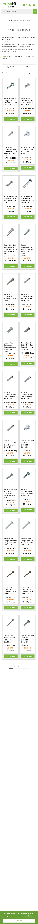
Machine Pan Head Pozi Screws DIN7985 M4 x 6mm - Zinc (27, 444)
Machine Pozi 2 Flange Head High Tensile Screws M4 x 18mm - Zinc (27, 542)
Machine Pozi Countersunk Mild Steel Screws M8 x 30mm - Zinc (27, 395)
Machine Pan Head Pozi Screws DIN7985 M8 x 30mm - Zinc (27, 639)
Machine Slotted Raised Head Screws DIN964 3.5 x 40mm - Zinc (27, 199)
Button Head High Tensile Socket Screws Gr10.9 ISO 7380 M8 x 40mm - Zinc (10, 249)
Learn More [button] (28, 916)
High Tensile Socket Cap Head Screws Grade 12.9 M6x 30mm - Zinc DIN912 (10, 151)
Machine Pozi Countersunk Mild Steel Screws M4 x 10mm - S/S (27, 102)
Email (4, 56)
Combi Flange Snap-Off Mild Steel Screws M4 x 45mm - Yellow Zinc (10, 590)
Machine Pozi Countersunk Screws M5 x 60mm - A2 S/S (10, 297)
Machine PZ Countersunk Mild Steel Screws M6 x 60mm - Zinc (27, 297)
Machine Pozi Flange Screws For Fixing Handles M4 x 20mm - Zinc (10, 542)
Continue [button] (19, 920)
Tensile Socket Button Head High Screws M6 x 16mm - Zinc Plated (27, 346)
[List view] (35, 73)
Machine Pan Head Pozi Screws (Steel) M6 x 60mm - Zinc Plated (10, 199)
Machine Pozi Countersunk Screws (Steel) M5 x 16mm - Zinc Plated (10, 347)
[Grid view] (30, 73)
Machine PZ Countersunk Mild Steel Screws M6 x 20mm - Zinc (10, 444)
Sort (26, 67)
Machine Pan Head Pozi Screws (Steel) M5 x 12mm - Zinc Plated (27, 150)
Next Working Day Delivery (21, 20)
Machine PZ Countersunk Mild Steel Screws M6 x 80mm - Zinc (10, 395)
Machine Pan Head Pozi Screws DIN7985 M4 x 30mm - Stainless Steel (10, 493)
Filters (12, 67)
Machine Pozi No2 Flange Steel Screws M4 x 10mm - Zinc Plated (10, 102)
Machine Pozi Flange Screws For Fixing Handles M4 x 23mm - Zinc (27, 492)
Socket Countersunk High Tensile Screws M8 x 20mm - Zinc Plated (27, 249)
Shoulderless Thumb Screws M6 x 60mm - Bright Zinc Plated (10, 639)
